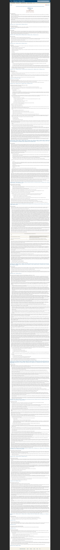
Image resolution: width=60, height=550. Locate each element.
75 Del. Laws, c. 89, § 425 (24, 264)
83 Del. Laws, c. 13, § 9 (16, 141)
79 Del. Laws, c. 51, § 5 (17, 362)
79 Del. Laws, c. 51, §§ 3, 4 (43, 264)
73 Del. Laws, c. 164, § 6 (24, 83)
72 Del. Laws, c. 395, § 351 (44, 263)
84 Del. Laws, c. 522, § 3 (12, 545)
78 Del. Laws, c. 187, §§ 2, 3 (37, 264)
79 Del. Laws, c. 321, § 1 (36, 34)
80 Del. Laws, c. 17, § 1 (34, 362)
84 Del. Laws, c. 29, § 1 (15, 204)
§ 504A (21, 6)
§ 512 (33, 6)
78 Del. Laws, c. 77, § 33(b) (30, 264)
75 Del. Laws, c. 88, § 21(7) (44, 399)
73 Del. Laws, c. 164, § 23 (24, 24)
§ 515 (38, 6)
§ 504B (23, 6)
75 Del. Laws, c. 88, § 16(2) (18, 264)
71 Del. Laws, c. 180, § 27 (18, 273)
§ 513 (34, 6)
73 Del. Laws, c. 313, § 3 (30, 83)
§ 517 (41, 6)
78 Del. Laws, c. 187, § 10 (13, 524)
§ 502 (17, 6)
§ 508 (28, 6)
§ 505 (24, 6)
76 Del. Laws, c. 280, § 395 (44, 361)
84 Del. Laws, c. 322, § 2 (27, 141)
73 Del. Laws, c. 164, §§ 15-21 (31, 399)
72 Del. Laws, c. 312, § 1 (30, 140)
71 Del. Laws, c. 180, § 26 (32, 263)
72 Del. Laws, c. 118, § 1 (18, 83)
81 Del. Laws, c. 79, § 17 (45, 362)
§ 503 (18, 6)
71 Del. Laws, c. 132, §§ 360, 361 (25, 263)
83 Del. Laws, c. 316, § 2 (22, 141)
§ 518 (42, 6)
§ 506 (25, 6)
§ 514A (37, 6)
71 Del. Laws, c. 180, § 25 (18, 43)
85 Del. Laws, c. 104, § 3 (32, 141)
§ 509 (29, 6)
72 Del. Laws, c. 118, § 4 (24, 43)
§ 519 (43, 6)
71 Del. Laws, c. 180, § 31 (18, 456)
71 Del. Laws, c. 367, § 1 (18, 140)
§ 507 (27, 6)
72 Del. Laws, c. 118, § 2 (24, 140)
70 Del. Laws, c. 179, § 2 (12, 24)
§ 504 (20, 6)
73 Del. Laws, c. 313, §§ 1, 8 (19, 361)
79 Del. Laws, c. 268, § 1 (23, 362)
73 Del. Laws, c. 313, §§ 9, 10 (38, 399)
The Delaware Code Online (17, 1)
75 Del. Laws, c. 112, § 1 (32, 361)
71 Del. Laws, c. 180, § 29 (18, 399)
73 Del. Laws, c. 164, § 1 (24, 34)
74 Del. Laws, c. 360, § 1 (30, 34)
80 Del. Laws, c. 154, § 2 (40, 362)
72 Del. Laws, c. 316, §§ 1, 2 (36, 140)
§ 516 (39, 6)
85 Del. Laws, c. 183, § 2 (18, 545)
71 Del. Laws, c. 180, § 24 (18, 34)
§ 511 (32, 6)
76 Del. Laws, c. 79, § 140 (38, 361)
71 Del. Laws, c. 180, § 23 (18, 24)
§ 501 (16, 6)
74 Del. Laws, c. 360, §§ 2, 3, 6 (26, 361)
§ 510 (30, 6)
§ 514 (35, 6)
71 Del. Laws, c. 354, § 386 (25, 399)
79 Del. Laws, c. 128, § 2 (24, 456)
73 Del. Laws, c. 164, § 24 (42, 140)
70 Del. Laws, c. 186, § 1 (18, 263)
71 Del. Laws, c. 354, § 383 (38, 263)
